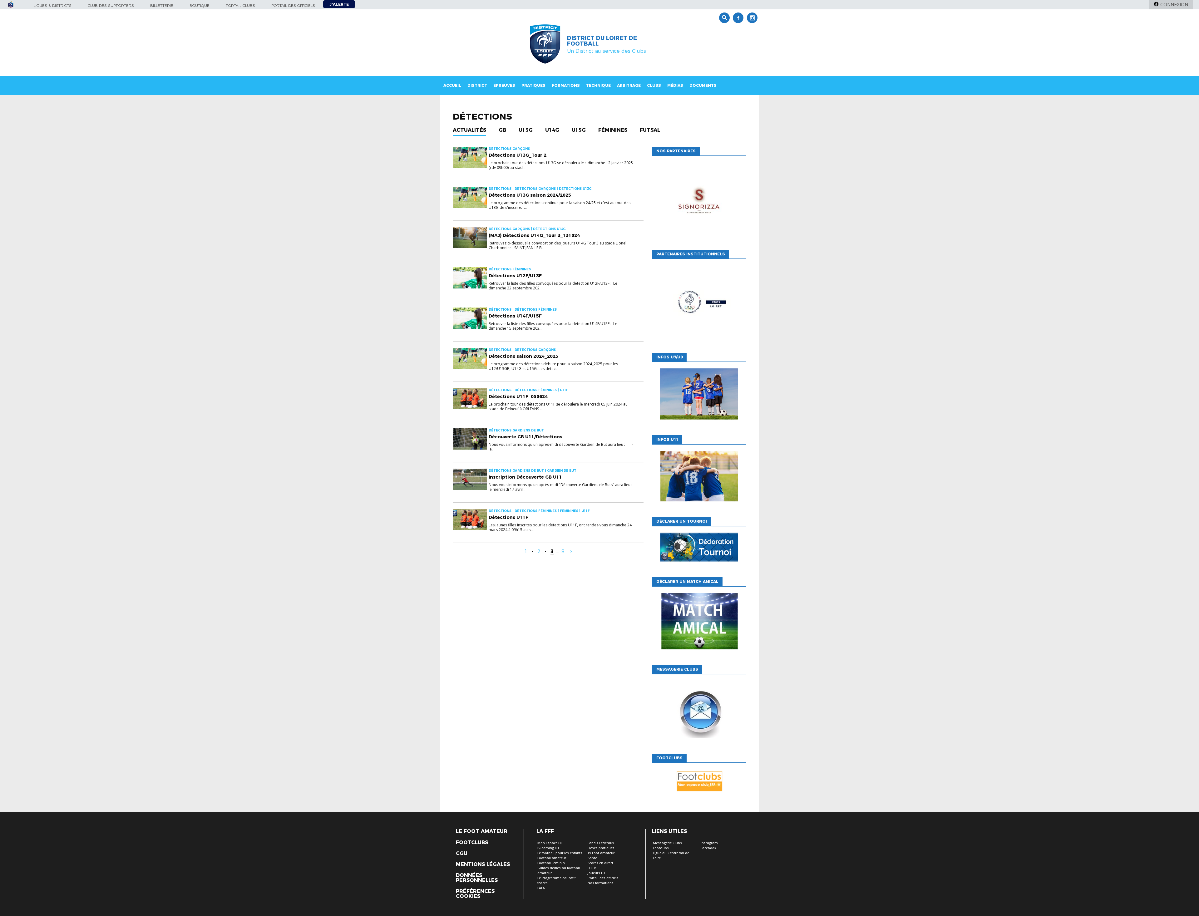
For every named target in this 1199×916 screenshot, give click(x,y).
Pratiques (533, 85)
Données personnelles (477, 878)
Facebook (708, 848)
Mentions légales (483, 864)
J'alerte (339, 4)
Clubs (654, 85)
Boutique (200, 5)
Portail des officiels (293, 5)
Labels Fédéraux (601, 843)
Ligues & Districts (53, 5)
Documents (703, 85)
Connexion (1174, 4)
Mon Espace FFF (550, 843)
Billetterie (161, 5)
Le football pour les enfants (559, 853)
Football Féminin (551, 863)
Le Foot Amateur (481, 831)
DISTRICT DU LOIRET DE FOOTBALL (602, 41)
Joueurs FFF (597, 873)
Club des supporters (111, 5)
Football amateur (551, 858)
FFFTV (592, 868)
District (477, 85)
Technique (598, 85)
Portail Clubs (240, 5)
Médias (675, 85)
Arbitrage (629, 85)
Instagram (709, 843)
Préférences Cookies (475, 894)
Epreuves (504, 85)
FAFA (541, 888)
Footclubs (472, 842)
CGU (461, 853)
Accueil (452, 85)
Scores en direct (600, 863)
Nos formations (601, 883)
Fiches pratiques (601, 848)
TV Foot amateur (601, 853)
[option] (699, 201)
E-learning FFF (548, 848)
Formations (566, 85)
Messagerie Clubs (667, 843)
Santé (592, 858)
